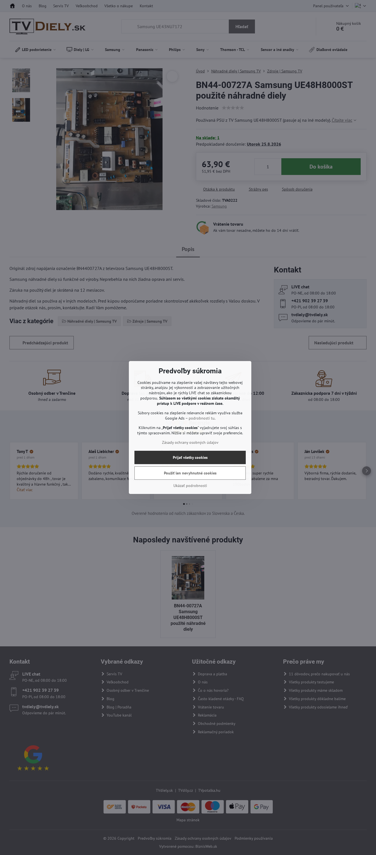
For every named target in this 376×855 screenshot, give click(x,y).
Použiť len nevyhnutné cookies (190, 473)
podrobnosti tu (202, 418)
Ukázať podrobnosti (190, 485)
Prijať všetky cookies (190, 457)
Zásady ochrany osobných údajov (190, 442)
